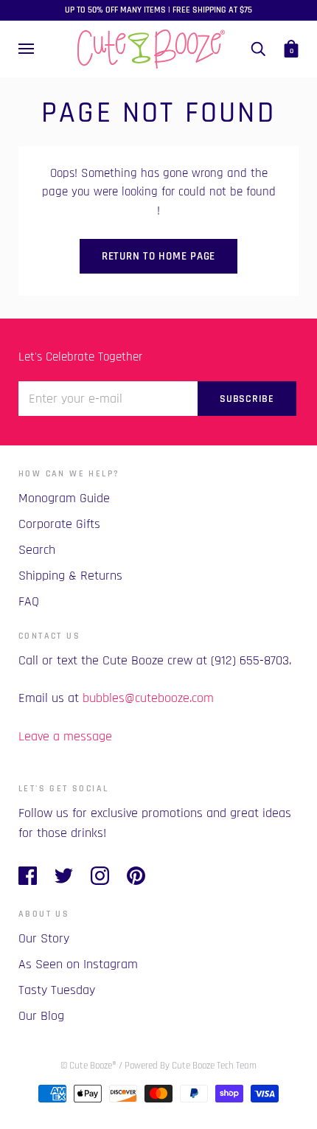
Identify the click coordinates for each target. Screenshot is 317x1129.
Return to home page (158, 256)
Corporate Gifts (59, 523)
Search (36, 549)
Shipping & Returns (70, 575)
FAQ (28, 601)
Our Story (43, 938)
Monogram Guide (64, 498)
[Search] (258, 48)
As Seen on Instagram (78, 964)
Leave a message (65, 736)
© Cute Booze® (88, 1065)
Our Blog (41, 1015)
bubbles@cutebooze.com (148, 697)
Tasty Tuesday (56, 990)
